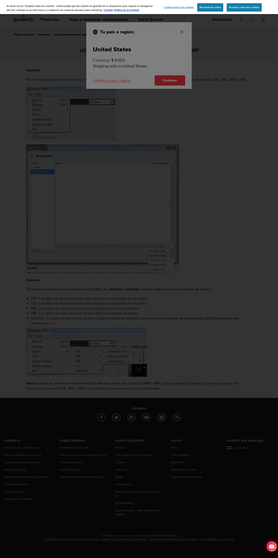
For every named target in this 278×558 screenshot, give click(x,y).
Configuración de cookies (179, 7)
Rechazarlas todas (210, 7)
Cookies (108, 10)
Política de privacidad (126, 10)
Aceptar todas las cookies (244, 7)
